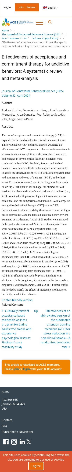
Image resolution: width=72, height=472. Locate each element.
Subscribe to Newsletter (17, 432)
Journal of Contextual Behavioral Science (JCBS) (33, 91)
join (16, 369)
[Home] (17, 22)
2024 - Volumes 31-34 (14, 38)
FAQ (4, 426)
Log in (7, 7)
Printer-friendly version (17, 300)
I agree (36, 466)
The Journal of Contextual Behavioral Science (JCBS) (31, 34)
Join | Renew (27, 7)
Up (36, 311)
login (26, 369)
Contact (7, 420)
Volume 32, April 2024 (16, 95)
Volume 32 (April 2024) (45, 38)
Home (5, 30)
